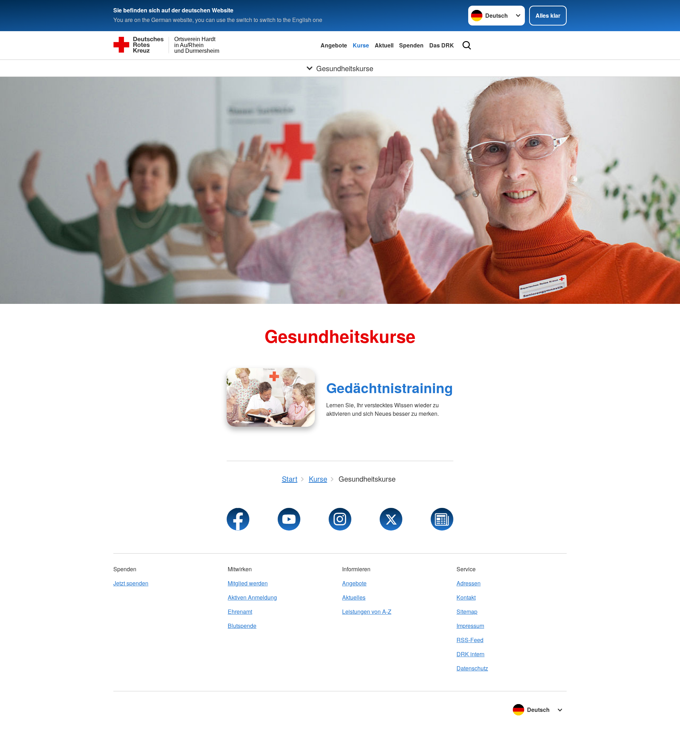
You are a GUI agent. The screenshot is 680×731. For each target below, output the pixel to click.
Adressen (469, 583)
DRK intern (470, 654)
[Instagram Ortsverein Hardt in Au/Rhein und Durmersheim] (340, 519)
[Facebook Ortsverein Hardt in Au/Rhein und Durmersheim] (238, 519)
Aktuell (384, 45)
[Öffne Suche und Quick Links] (466, 45)
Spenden (411, 45)
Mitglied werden (248, 583)
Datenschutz (472, 668)
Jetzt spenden (130, 583)
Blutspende (242, 626)
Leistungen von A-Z (366, 611)
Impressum (470, 626)
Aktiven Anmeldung (252, 597)
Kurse (361, 45)
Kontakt (466, 597)
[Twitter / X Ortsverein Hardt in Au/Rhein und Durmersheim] (391, 519)
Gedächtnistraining (389, 387)
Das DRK (441, 45)
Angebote (334, 45)
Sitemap (467, 611)
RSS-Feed (470, 640)
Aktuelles (354, 597)
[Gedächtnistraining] (271, 397)
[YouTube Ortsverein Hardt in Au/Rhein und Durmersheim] (289, 519)
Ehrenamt (240, 611)
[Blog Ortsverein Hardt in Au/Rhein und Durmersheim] (442, 519)
